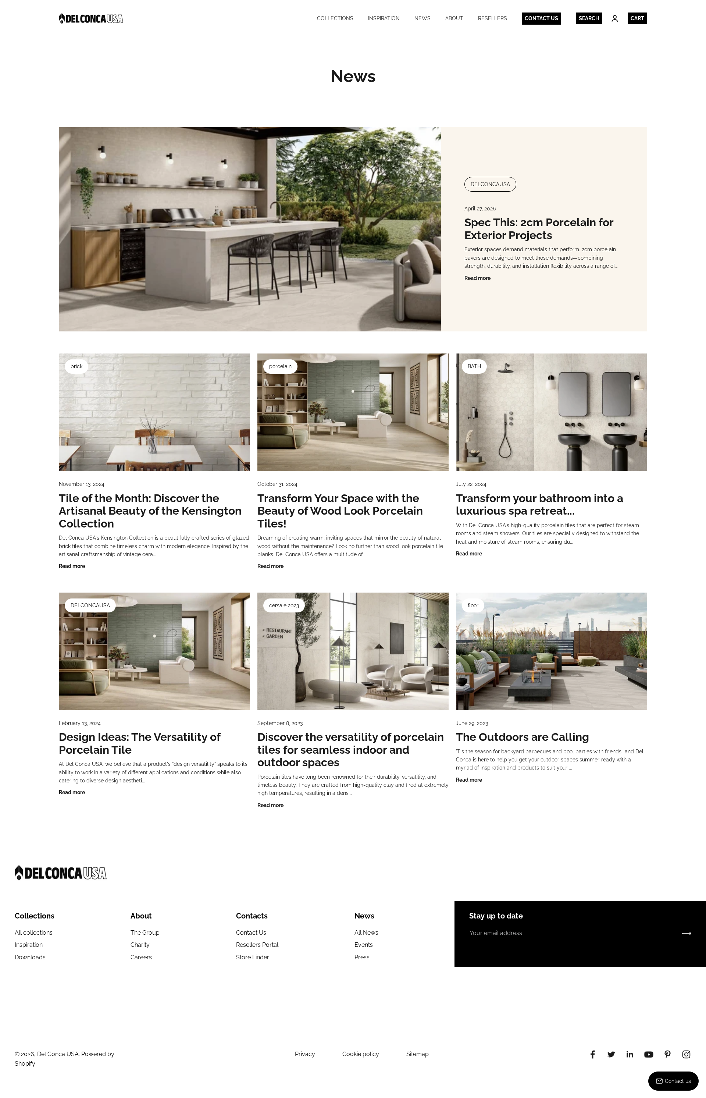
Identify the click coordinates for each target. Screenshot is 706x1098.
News (422, 18)
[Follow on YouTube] (649, 1054)
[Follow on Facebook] (593, 1054)
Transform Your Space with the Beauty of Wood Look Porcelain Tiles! (340, 511)
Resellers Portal (257, 944)
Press (362, 957)
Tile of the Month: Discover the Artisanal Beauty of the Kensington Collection (150, 511)
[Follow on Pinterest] (668, 1054)
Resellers (492, 18)
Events (363, 944)
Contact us (541, 18)
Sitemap (417, 1054)
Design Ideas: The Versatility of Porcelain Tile (139, 743)
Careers (141, 957)
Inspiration (384, 18)
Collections (335, 18)
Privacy (305, 1054)
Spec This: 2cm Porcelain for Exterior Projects (538, 229)
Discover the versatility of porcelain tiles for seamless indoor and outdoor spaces (350, 750)
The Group (145, 932)
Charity (140, 944)
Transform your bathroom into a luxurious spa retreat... (539, 505)
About (454, 18)
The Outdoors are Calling (522, 737)
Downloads (30, 957)
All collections (34, 932)
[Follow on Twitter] (611, 1054)
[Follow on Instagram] (686, 1054)
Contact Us (251, 932)
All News (366, 932)
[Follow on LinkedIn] (630, 1054)
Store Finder (252, 957)
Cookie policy (360, 1054)
